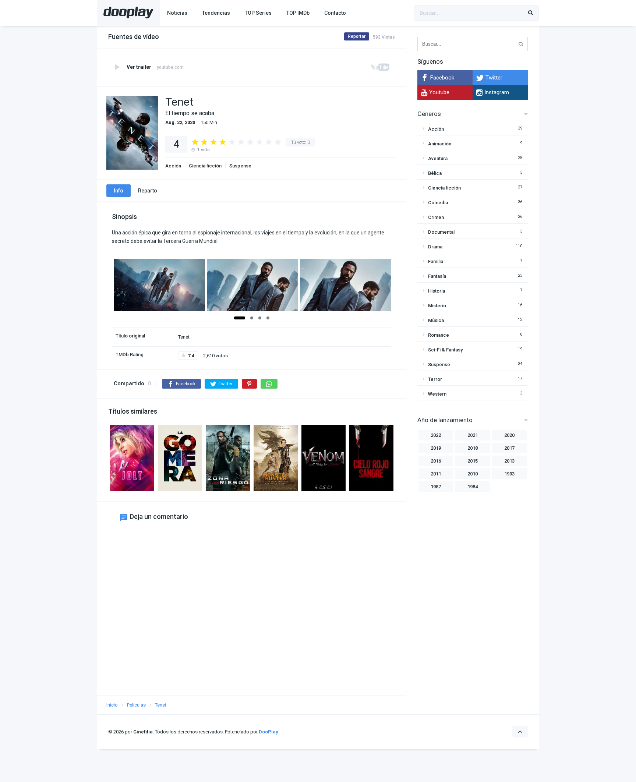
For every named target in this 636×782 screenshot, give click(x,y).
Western (437, 394)
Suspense (240, 165)
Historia (436, 291)
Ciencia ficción (205, 165)
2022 (436, 435)
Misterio (437, 305)
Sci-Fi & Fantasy (445, 350)
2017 (509, 448)
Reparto (147, 191)
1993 (509, 474)
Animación (439, 143)
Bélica (435, 173)
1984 (472, 486)
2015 (472, 461)
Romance (438, 335)
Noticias (177, 13)
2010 (472, 474)
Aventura (438, 158)
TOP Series (258, 13)
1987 (436, 486)
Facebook (442, 77)
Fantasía (437, 276)
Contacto (335, 13)
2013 (509, 461)
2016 (436, 461)
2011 (436, 474)
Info (118, 191)
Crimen (436, 217)
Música (436, 320)
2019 (436, 448)
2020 (509, 435)
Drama (435, 247)
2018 (472, 448)
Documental (441, 232)
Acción (173, 165)
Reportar (356, 36)
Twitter (493, 77)
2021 (472, 435)
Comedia (438, 202)
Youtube (439, 92)
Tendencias (216, 13)
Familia (435, 261)
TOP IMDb (298, 13)
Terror (435, 379)
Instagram (496, 92)
